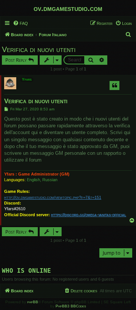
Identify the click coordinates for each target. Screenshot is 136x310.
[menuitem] (20, 23)
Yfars (27, 79)
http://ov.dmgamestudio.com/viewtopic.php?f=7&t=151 (52, 197)
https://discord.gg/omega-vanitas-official (88, 214)
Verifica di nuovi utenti (39, 49)
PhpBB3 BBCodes (71, 306)
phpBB (32, 302)
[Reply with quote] (114, 85)
